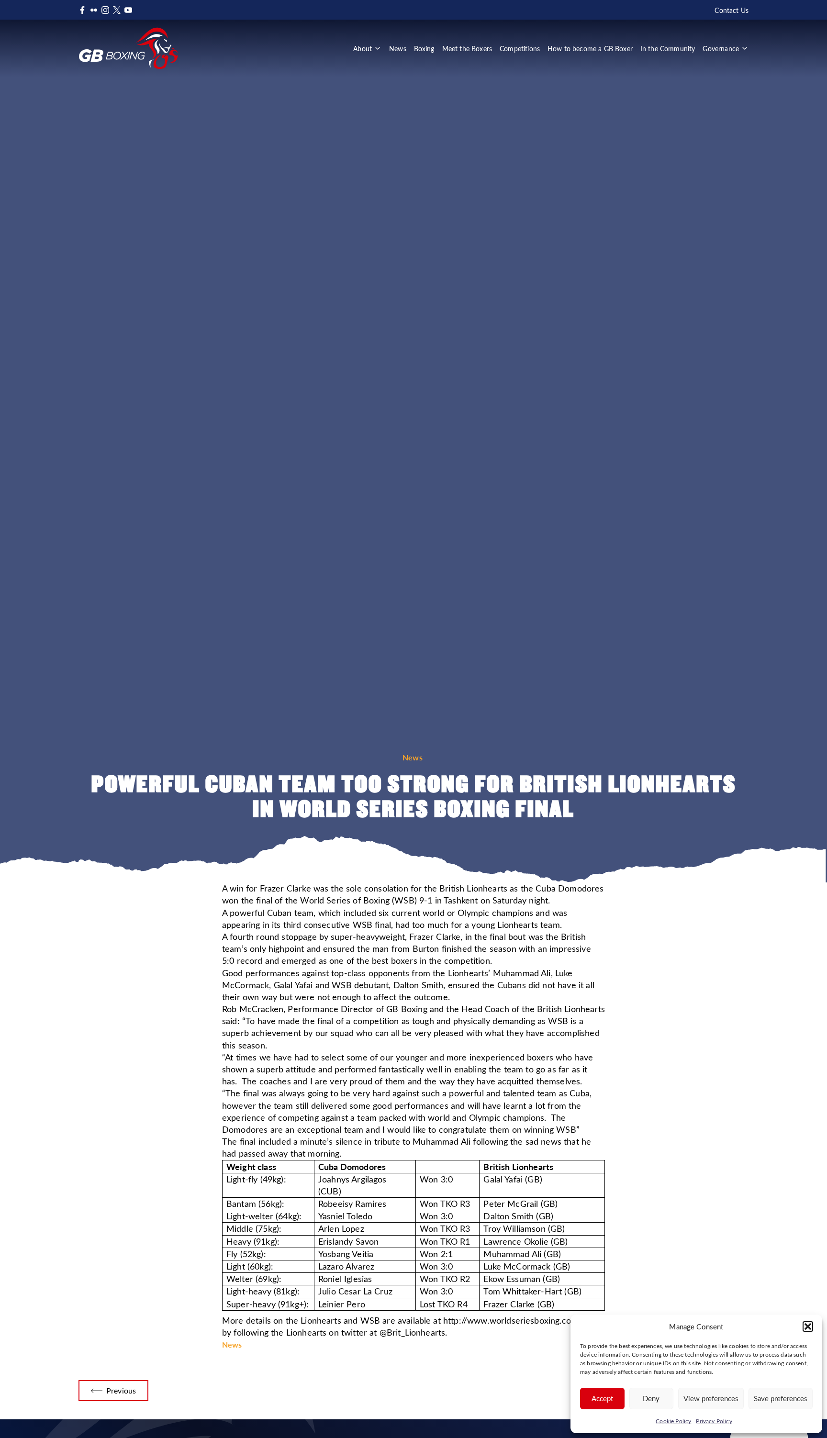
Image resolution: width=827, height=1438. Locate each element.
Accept (602, 1398)
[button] (808, 1326)
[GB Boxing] (128, 48)
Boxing (424, 48)
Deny (651, 1398)
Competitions (520, 48)
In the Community (667, 48)
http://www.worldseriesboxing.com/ (512, 1320)
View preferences (710, 1398)
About (362, 48)
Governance (721, 48)
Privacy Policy (714, 1421)
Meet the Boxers (467, 48)
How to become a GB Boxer (590, 48)
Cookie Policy (673, 1421)
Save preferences (780, 1398)
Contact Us (732, 10)
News (397, 48)
